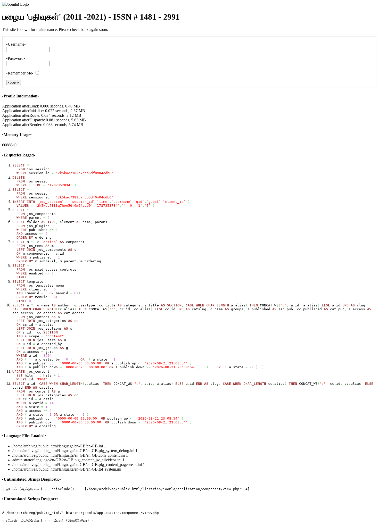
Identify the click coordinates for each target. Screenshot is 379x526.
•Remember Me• (20, 73)
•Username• (16, 44)
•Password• (15, 58)
